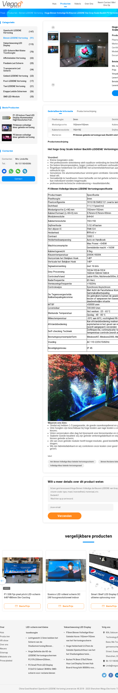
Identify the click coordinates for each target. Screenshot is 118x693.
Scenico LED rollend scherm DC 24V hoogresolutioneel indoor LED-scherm (63, 597)
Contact (18, 179)
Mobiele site (5, 656)
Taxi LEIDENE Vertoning (18, 86)
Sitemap (4, 652)
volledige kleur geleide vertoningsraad (66, 466)
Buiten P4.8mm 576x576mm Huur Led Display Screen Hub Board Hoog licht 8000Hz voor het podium (80, 664)
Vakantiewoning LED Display (18, 44)
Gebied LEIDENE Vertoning (18, 76)
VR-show (4, 640)
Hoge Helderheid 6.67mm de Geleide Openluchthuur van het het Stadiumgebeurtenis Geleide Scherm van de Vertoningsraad (80, 650)
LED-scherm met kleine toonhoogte (18, 51)
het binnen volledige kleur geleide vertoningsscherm (72, 462)
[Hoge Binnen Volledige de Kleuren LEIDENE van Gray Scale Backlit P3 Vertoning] (84, 50)
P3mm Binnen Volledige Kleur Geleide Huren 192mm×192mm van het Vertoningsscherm (80, 636)
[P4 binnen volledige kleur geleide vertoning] (7, 128)
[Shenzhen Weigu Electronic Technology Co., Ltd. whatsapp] (11, 171)
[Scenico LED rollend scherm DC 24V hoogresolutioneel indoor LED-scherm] (66, 570)
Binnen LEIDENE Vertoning (18, 38)
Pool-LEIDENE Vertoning (18, 81)
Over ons (4, 644)
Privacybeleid (6, 661)
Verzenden (65, 516)
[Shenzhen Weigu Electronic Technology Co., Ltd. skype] (25, 171)
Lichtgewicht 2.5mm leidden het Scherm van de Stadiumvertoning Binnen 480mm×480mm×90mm (43, 642)
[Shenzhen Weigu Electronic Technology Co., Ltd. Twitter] (104, 675)
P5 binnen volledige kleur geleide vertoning (23, 136)
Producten (5, 636)
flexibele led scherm (18, 63)
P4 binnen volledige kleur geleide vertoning (23, 126)
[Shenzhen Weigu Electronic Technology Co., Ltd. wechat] (18, 171)
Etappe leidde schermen (18, 91)
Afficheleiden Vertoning (18, 58)
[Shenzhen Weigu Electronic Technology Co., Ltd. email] (4, 171)
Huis (2, 632)
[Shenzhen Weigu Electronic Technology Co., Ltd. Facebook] (110, 675)
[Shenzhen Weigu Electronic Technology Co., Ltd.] (12, 4)
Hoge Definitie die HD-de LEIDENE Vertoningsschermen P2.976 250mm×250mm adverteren (42, 656)
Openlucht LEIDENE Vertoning (18, 31)
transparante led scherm (18, 69)
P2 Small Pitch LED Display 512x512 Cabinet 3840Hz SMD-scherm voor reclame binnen (42, 669)
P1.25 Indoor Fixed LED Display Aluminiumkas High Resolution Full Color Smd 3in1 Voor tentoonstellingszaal (23, 117)
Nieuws (3, 648)
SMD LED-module (18, 96)
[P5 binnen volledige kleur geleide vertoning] (7, 137)
